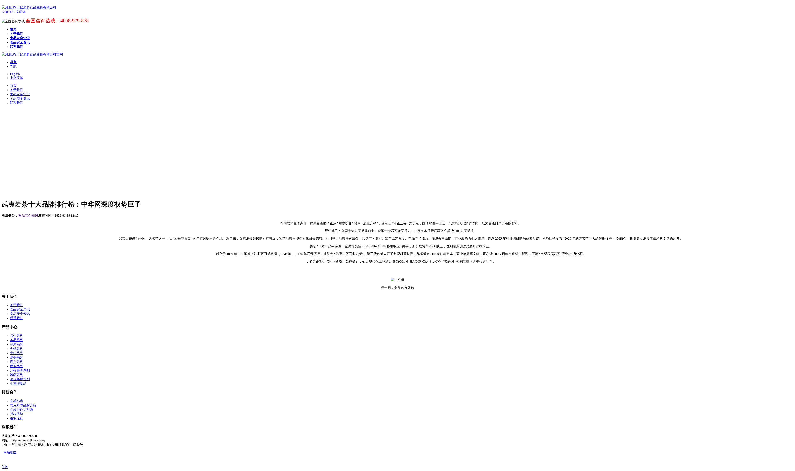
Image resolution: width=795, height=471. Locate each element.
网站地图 (10, 452)
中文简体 (16, 78)
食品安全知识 (28, 215)
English (15, 74)
